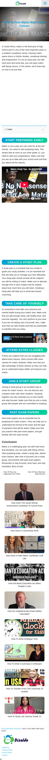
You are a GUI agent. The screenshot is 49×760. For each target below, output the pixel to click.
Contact (4, 755)
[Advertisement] (24, 98)
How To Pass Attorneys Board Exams (36, 473)
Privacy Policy (7, 752)
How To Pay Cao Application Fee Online (12, 473)
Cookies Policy (7, 750)
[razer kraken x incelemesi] (24, 759)
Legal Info (5, 747)
